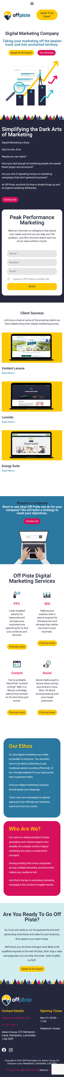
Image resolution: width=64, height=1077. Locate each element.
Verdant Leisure (13, 368)
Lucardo (7, 417)
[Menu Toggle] (32, 3)
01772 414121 (10, 1025)
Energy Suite (11, 466)
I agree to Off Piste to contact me (30, 279)
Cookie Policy (30, 1070)
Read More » (8, 373)
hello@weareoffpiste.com (16, 1018)
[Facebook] (4, 1050)
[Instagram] (11, 1050)
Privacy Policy (14, 1070)
